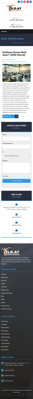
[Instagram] (24, 2)
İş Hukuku (4, 324)
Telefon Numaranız (7, 143)
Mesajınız (5, 160)
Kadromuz (4, 287)
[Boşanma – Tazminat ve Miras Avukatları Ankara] (16, 8)
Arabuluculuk (5, 290)
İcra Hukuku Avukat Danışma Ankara (18, 61)
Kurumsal (4, 280)
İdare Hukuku (5, 346)
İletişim (3, 302)
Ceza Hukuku (5, 349)
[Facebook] (19, 2)
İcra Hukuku (4, 331)
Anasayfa (16, 42)
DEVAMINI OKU (7, 116)
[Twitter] (22, 2)
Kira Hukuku (4, 340)
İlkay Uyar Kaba (11, 59)
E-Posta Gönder (8, 381)
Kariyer (3, 283)
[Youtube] (27, 2)
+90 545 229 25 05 (16, 225)
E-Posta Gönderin (16, 233)
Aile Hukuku (4, 321)
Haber (3, 299)
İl (3, 152)
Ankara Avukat (5, 306)
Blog (2, 296)
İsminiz (4, 134)
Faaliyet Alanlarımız (6, 293)
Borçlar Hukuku (5, 334)
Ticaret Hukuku (5, 343)
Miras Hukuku (5, 327)
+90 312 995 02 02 (16, 217)
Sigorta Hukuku (5, 337)
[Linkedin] (30, 2)
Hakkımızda (4, 277)
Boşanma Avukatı (6, 309)
